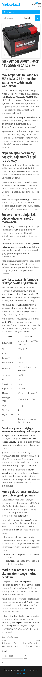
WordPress (24, 670)
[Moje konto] (32, 4)
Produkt (16, 637)
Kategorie (10, 12)
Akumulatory (11, 637)
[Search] (25, 655)
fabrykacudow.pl (11, 4)
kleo (15, 69)
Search (4, 651)
